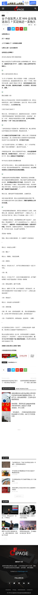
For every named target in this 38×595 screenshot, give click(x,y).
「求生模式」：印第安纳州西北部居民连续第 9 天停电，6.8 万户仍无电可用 (23, 414)
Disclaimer (8, 590)
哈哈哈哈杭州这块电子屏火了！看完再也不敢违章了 (10, 381)
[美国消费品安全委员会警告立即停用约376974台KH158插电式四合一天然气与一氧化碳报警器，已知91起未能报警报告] (6, 399)
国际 (21, 529)
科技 (3, 513)
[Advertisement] (19, 442)
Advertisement (21, 590)
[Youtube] (28, 583)
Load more (18, 496)
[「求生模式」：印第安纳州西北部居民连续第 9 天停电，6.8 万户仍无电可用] (6, 417)
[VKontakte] (24, 583)
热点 (8, 12)
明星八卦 (22, 513)
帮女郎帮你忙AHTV (12, 362)
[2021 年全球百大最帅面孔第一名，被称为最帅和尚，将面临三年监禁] (10, 525)
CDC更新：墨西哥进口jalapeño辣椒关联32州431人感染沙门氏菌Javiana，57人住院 (23, 406)
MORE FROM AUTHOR (22, 388)
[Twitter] (14, 583)
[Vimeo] (19, 583)
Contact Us (29, 590)
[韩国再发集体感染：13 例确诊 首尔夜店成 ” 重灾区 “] (28, 525)
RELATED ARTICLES (8, 388)
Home (3, 12)
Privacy (14, 590)
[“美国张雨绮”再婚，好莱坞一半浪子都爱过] (28, 509)
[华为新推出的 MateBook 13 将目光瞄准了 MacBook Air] (6, 473)
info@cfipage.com (22, 571)
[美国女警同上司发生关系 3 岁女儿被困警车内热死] (6, 490)
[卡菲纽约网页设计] (19, 356)
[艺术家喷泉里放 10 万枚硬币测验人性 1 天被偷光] (6, 481)
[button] (35, 8)
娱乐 (3, 529)
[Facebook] (9, 583)
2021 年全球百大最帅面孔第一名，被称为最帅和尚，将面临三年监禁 (10, 533)
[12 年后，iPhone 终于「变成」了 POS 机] (10, 509)
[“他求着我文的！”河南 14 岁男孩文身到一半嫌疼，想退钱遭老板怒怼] (6, 465)
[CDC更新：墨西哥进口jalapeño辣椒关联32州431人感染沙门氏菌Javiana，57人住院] (6, 409)
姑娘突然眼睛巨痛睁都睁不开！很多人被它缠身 (28, 381)
